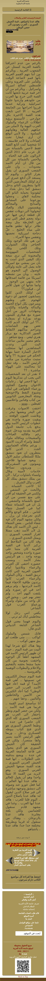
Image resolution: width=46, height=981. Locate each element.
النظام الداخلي (28, 906)
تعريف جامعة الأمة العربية (29, 904)
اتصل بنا (29, 919)
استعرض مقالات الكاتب (32, 58)
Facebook (29, 928)
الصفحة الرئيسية (34, 18)
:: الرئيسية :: (29, 894)
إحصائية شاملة (29, 909)
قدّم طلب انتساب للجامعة (29, 913)
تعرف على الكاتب (16, 58)
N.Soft (24, 954)
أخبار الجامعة (29, 897)
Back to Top (23, 977)
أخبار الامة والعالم (29, 900)
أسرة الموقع (29, 916)
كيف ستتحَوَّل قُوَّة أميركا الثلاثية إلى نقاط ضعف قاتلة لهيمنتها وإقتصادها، (26, 860)
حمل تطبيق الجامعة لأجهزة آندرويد (23, 957)
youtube (28, 931)
